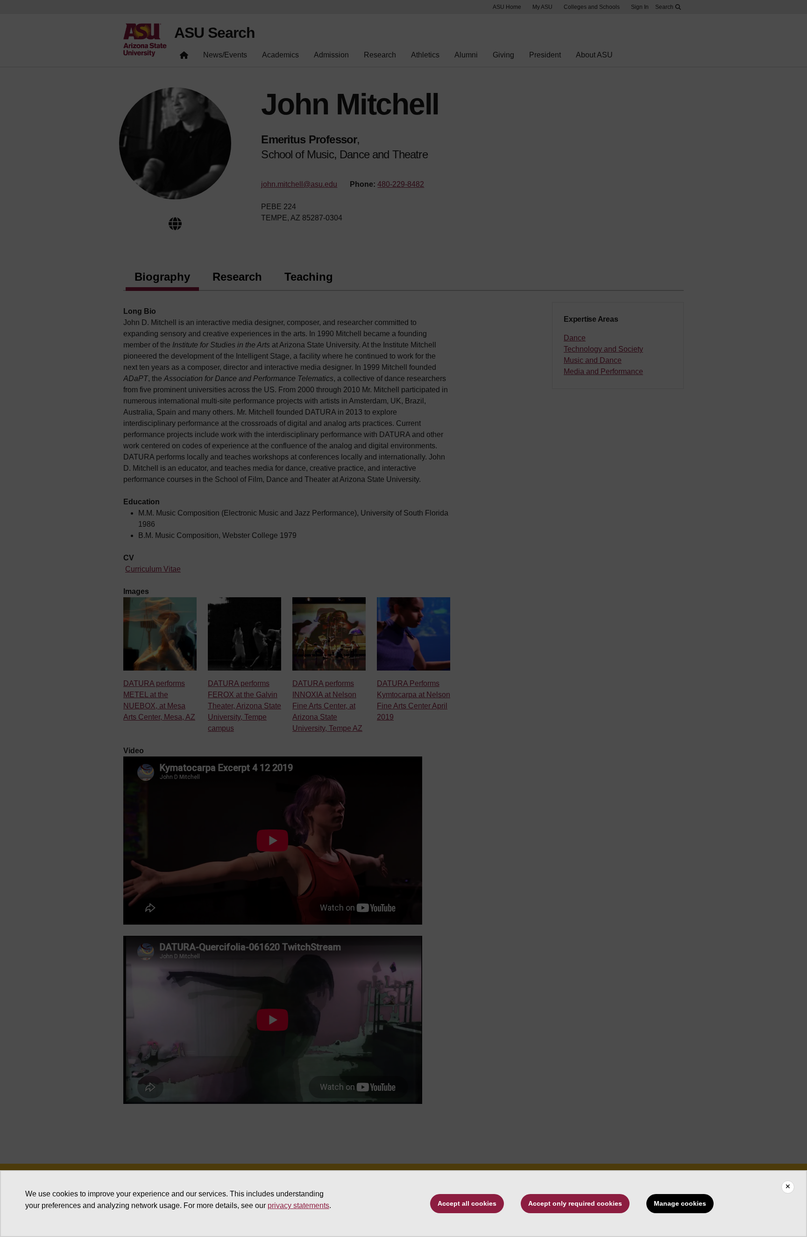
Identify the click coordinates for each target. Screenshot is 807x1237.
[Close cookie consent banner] (787, 1187)
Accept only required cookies (575, 1203)
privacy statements (298, 1205)
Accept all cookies (467, 1203)
